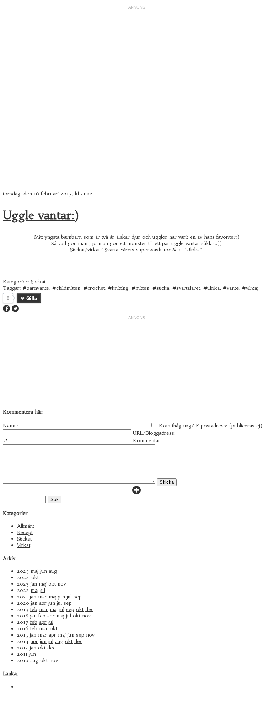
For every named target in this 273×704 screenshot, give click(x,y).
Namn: (10, 425)
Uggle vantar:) (41, 215)
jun (43, 571)
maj (34, 571)
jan (34, 584)
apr (43, 603)
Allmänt (25, 526)
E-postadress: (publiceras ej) (229, 425)
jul (42, 590)
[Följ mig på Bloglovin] (136, 492)
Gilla (31, 298)
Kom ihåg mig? (176, 425)
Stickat (38, 281)
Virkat (23, 545)
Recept (25, 532)
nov (62, 584)
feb (33, 609)
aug (53, 571)
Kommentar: (147, 440)
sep (78, 596)
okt (35, 577)
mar (42, 596)
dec (89, 609)
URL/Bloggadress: (154, 433)
